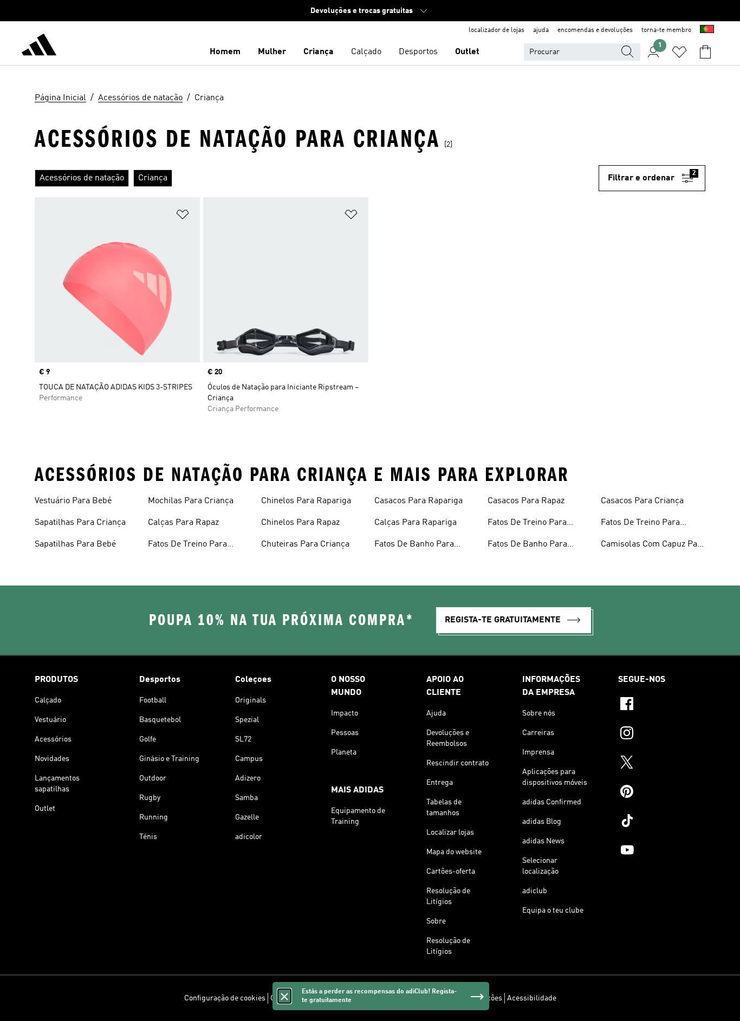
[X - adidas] (661, 763)
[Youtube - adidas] (661, 851)
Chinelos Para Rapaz (300, 522)
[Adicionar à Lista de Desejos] (182, 216)
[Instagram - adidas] (661, 734)
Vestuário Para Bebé (73, 501)
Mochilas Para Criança (190, 501)
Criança (318, 52)
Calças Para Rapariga (415, 522)
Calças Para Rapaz (183, 522)
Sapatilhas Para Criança (80, 522)
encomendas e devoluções (595, 30)
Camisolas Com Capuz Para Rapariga (653, 545)
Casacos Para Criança (642, 501)
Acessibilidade (531, 998)
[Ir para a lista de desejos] (679, 52)
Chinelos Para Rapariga (306, 501)
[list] (317, 178)
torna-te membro (666, 30)
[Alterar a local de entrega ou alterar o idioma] (707, 30)
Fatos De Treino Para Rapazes (527, 523)
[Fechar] (284, 996)
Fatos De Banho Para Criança (414, 545)
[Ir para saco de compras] (705, 52)
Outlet (467, 52)
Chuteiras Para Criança (305, 544)
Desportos (418, 52)
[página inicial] (39, 47)
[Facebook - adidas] (661, 705)
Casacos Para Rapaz (526, 501)
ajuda (541, 30)
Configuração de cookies (224, 998)
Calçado (366, 52)
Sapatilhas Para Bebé (75, 544)
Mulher (272, 52)
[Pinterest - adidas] (661, 793)
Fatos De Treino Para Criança (187, 545)
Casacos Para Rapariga (418, 501)
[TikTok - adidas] (661, 822)
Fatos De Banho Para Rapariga (527, 545)
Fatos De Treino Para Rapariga (640, 523)
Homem (225, 52)
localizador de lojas (496, 30)
